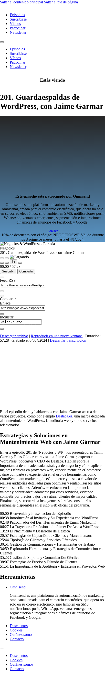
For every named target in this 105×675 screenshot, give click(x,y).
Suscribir (8, 271)
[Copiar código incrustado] (2, 329)
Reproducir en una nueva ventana (57, 336)
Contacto (17, 639)
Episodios (17, 15)
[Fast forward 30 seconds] (20, 263)
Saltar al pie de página (61, 2)
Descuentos (19, 626)
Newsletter (18, 32)
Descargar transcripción (68, 340)
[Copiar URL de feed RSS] (2, 291)
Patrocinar (17, 28)
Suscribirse (18, 19)
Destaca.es (64, 416)
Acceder (53, 231)
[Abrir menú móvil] (2, 42)
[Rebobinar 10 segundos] (7, 263)
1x (13, 262)
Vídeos (15, 24)
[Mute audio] (2, 263)
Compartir (26, 271)
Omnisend (18, 587)
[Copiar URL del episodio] (2, 314)
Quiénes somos (21, 634)
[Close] (2, 277)
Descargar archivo (14, 336)
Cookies (16, 630)
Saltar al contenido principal (21, 2)
